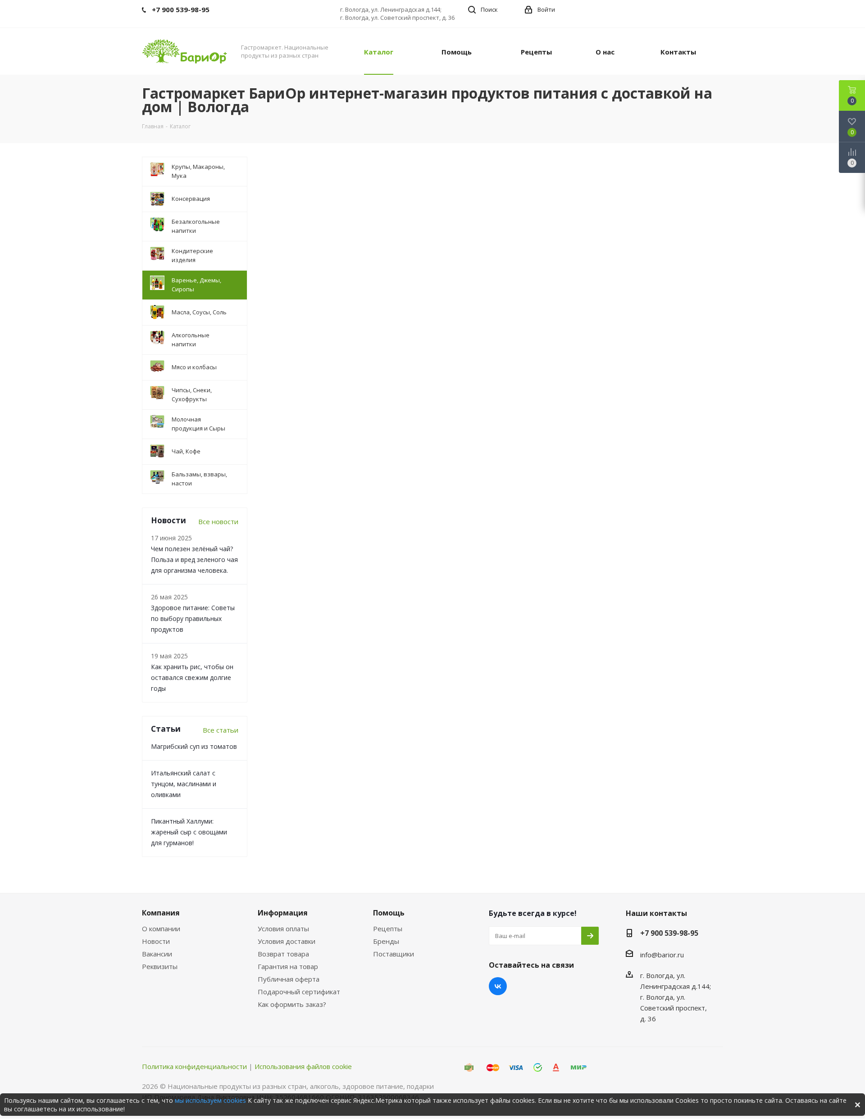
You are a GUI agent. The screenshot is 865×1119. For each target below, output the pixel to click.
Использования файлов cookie (303, 1066)
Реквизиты (160, 966)
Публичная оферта (288, 978)
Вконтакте (498, 986)
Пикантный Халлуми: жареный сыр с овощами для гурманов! (189, 832)
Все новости (218, 521)
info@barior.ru (662, 954)
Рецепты (387, 928)
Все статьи (220, 729)
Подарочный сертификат (299, 991)
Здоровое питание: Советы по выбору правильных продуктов (193, 618)
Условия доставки (286, 941)
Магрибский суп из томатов (194, 746)
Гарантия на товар (288, 966)
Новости (156, 941)
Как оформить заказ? (292, 1004)
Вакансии (157, 953)
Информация (283, 913)
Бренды (386, 941)
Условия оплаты (283, 928)
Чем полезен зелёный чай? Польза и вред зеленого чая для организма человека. (194, 559)
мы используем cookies (210, 1100)
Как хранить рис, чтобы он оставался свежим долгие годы (192, 677)
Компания (161, 913)
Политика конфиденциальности (194, 1066)
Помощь (389, 913)
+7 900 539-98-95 (669, 933)
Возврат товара (283, 953)
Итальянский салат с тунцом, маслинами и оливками (183, 784)
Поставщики (393, 953)
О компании (161, 928)
